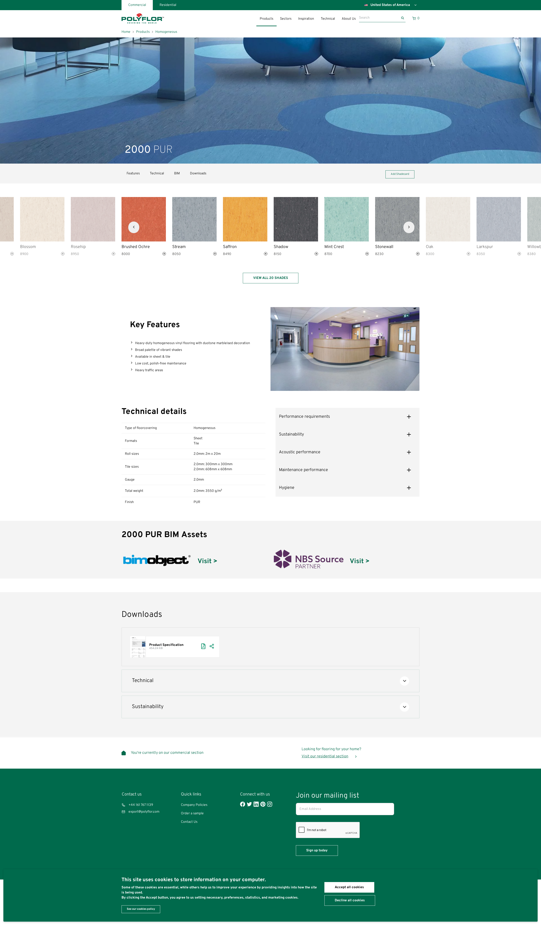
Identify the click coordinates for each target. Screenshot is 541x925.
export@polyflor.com (143, 812)
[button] (133, 227)
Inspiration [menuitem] (306, 19)
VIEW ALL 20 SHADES (270, 278)
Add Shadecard (400, 174)
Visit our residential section (325, 756)
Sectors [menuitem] (285, 19)
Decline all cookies (350, 900)
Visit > (207, 561)
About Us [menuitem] (349, 19)
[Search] (403, 18)
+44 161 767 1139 (140, 805)
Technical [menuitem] (328, 19)
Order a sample (192, 813)
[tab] (347, 417)
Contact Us (189, 822)
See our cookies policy (141, 909)
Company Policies (194, 805)
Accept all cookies (349, 887)
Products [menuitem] (266, 19)
